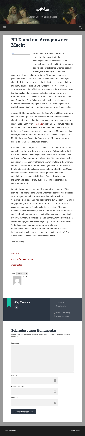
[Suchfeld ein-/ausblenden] (80, 27)
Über (13, 273)
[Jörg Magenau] (17, 284)
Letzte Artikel (22, 273)
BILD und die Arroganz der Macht (39, 42)
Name (14, 375)
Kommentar (16, 343)
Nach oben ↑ (76, 431)
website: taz (16, 265)
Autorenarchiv (16, 307)
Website (14, 397)
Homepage (38, 123)
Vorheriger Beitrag (63, 313)
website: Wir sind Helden (22, 259)
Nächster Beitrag (62, 316)
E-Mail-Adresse (17, 386)
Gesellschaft (61, 306)
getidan (42, 9)
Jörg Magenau (27, 277)
